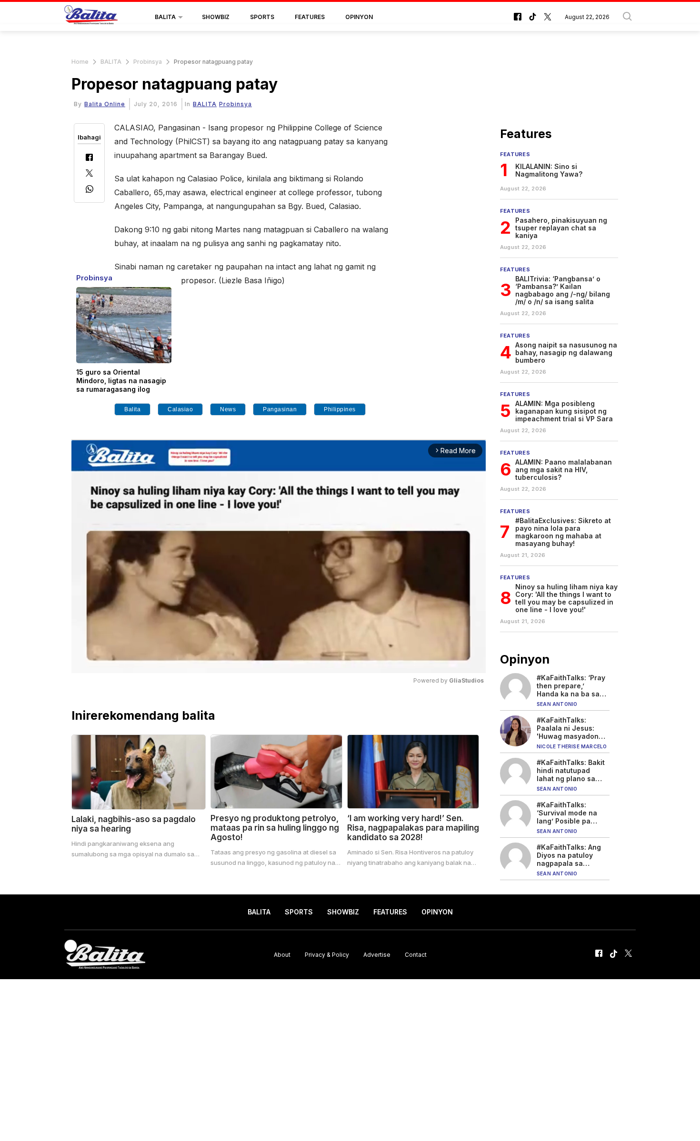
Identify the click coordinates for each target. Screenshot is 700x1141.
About (282, 954)
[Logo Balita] (91, 17)
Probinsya (147, 61)
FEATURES (310, 16)
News (228, 409)
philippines (340, 409)
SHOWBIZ (216, 16)
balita (132, 409)
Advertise (376, 954)
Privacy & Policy (327, 954)
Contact (416, 954)
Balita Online (104, 104)
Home (80, 61)
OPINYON (359, 16)
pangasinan (280, 409)
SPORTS (262, 16)
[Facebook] (89, 158)
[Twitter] (89, 174)
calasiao (180, 409)
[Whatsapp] (89, 190)
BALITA (165, 16)
